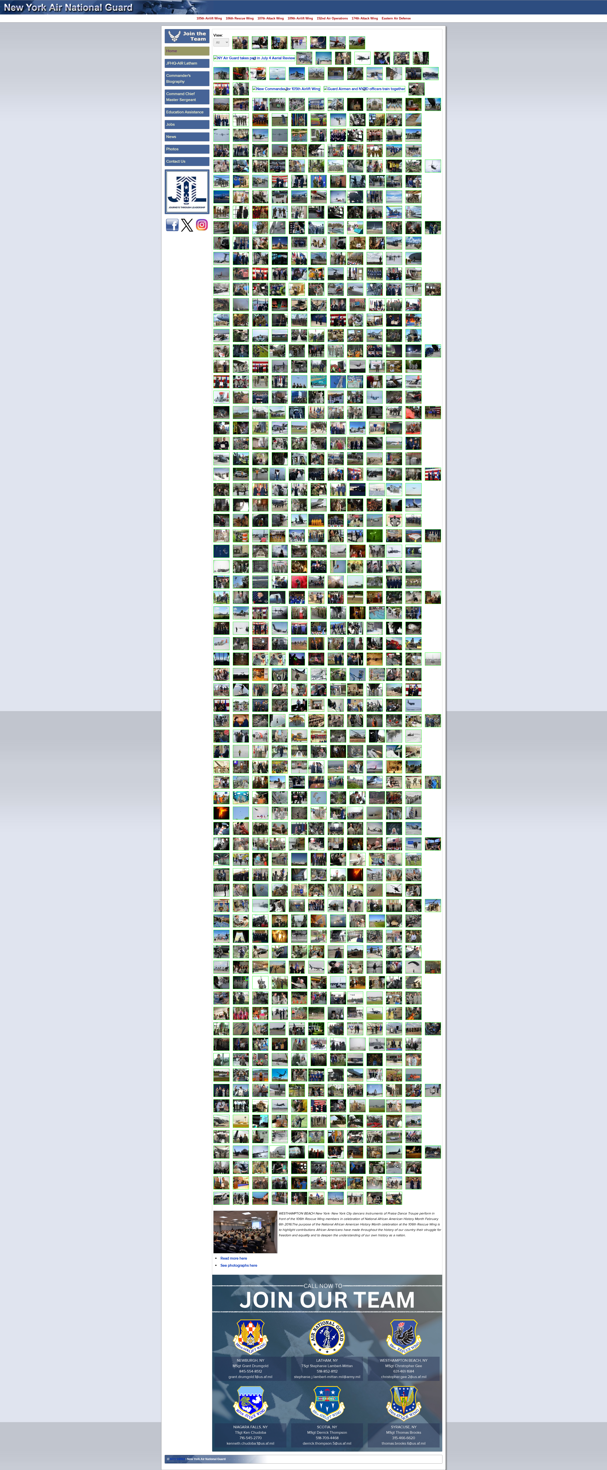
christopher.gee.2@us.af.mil (404, 1376)
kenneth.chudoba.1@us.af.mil (250, 1443)
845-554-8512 (250, 1371)
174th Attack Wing (365, 18)
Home (171, 51)
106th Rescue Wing (240, 18)
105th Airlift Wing (209, 18)
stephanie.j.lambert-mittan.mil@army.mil (327, 1376)
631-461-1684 (403, 1371)
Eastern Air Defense (396, 18)
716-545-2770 (250, 1438)
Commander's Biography (178, 78)
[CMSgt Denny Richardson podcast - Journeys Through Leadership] (187, 191)
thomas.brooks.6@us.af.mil (404, 1443)
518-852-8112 (327, 1371)
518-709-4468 (327, 1438)
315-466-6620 (403, 1438)
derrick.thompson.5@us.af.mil (327, 1443)
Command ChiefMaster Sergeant (181, 96)
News (171, 136)
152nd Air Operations (332, 18)
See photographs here (239, 1265)
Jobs (170, 124)
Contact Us (175, 161)
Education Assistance (185, 112)
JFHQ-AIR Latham (181, 63)
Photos (172, 149)
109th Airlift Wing (300, 18)
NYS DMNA (177, 1459)
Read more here (234, 1258)
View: (218, 35)
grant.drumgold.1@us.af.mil (250, 1376)
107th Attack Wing (271, 18)
